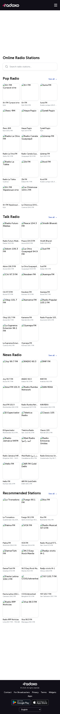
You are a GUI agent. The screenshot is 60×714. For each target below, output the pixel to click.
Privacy (35, 692)
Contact (8, 692)
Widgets (52, 692)
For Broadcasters (22, 692)
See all (52, 79)
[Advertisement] (30, 33)
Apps (30, 696)
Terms (44, 692)
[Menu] (55, 5)
